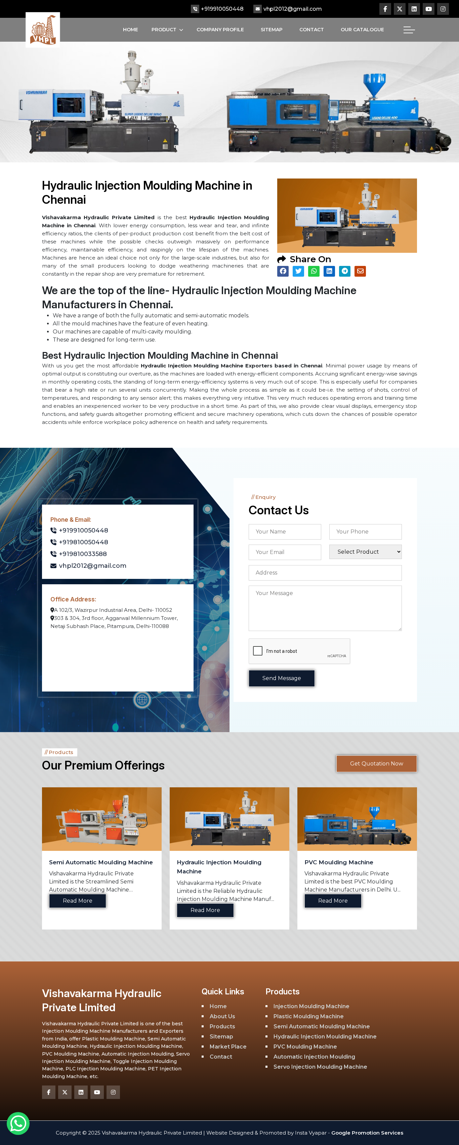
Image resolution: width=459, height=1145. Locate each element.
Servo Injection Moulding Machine (320, 1067)
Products (222, 1026)
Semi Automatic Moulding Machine (322, 1026)
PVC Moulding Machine (211, 862)
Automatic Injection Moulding (348, 862)
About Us (222, 1016)
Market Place (228, 1046)
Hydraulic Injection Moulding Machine (325, 1036)
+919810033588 (83, 554)
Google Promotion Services (366, 1133)
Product (164, 30)
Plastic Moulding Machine (309, 1016)
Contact (311, 30)
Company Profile (220, 30)
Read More (77, 910)
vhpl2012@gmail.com (292, 9)
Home (130, 30)
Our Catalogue (362, 30)
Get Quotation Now (376, 763)
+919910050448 (222, 9)
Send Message (281, 678)
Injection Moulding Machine (311, 1006)
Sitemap (272, 30)
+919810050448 (83, 542)
